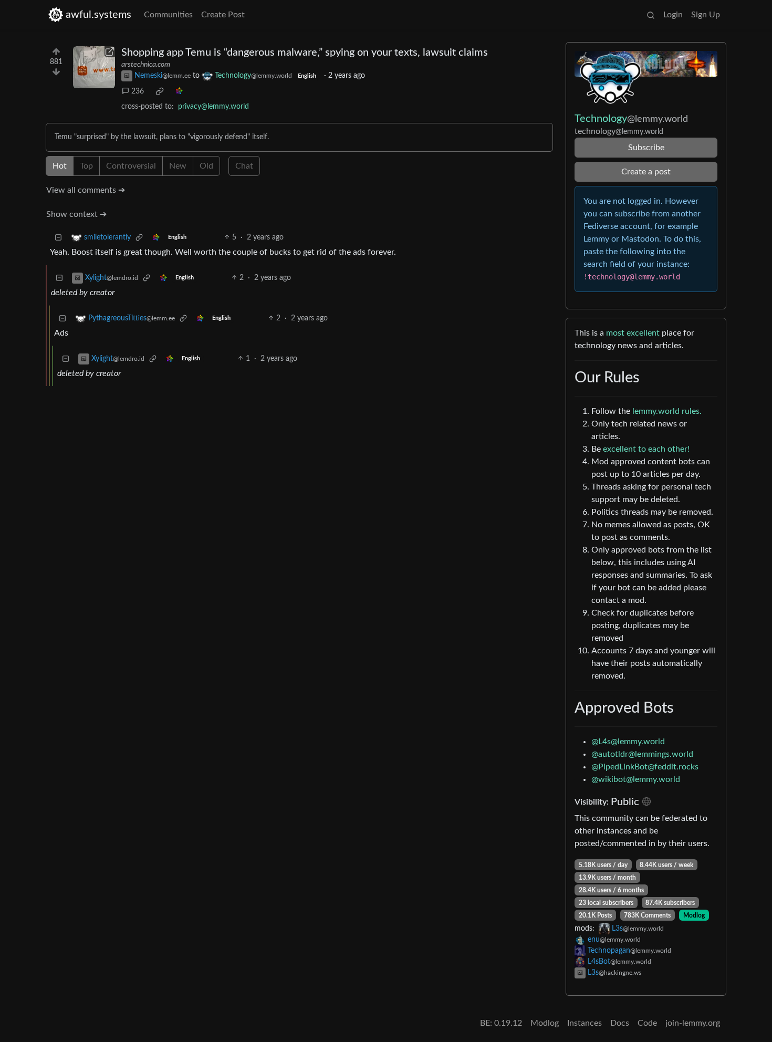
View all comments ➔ (85, 190)
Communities (168, 15)
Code (647, 1023)
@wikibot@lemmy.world (635, 779)
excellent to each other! (646, 449)
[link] (160, 91)
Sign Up (705, 15)
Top (86, 166)
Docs (619, 1023)
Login (673, 15)
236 (137, 91)
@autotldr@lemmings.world (642, 754)
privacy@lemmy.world (213, 106)
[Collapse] (58, 238)
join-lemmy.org (692, 1023)
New (177, 166)
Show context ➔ (76, 214)
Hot (60, 166)
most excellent (633, 333)
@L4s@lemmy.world (628, 741)
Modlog (694, 915)
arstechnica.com (145, 64)
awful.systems (98, 14)
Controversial (131, 166)
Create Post (223, 15)
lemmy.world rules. (667, 411)
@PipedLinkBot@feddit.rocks (644, 767)
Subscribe (646, 147)
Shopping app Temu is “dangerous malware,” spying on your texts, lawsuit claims (304, 52)
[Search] (650, 14)
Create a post (646, 172)
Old (206, 166)
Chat (244, 166)
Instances (584, 1023)
